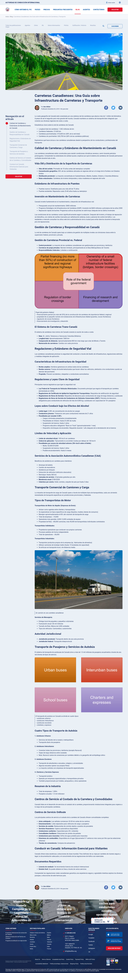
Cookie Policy (69, 959)
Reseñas (93, 25)
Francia (49, 939)
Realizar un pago (114, 948)
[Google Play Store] (114, 940)
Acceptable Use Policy (58, 959)
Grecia (31, 944)
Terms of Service (46, 959)
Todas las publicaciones (13, 25)
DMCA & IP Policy (90, 959)
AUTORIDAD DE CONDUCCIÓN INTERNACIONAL (23, 3)
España (49, 932)
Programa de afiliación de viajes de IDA (16, 940)
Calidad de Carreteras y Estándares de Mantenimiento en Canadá (20, 125)
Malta (31, 948)
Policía (66, 25)
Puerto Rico (33, 946)
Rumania (32, 937)
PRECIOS (46, 10)
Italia (48, 937)
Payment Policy (79, 959)
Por (45, 107)
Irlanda (32, 939)
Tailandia (49, 942)
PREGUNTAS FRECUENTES (62, 10)
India (48, 946)
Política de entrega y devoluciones (59, 963)
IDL (43, 25)
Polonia (49, 948)
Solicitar (115, 9)
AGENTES (86, 10)
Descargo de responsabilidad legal (15, 969)
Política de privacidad (86, 963)
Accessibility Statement (42, 963)
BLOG (78, 10)
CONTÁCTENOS (98, 10)
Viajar (7, 27)
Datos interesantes (54, 25)
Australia (32, 942)
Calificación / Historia (79, 25)
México (49, 935)
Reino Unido (33, 935)
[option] (21, 911)
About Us (37, 959)
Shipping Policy (74, 963)
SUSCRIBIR (115, 26)
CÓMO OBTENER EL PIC (23, 10)
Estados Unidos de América (37, 932)
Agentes (27, 25)
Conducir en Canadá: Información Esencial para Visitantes (19, 166)
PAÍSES (37, 10)
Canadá (49, 944)
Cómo (36, 25)
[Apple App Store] (114, 934)
